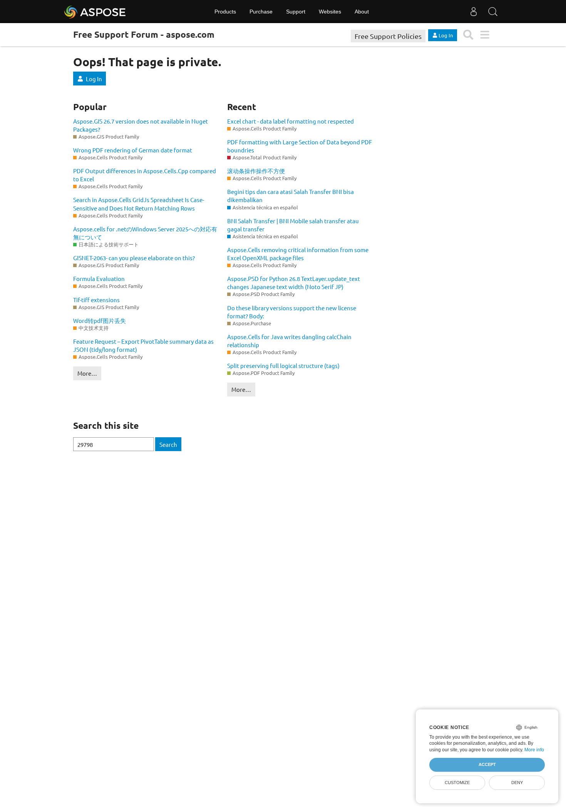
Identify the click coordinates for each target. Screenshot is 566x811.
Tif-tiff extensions (96, 299)
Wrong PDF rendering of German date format (132, 150)
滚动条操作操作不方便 (256, 170)
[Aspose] (95, 11)
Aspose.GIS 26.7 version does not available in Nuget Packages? (140, 125)
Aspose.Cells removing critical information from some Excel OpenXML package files (297, 253)
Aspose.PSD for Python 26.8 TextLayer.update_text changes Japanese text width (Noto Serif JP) (293, 282)
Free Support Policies (388, 36)
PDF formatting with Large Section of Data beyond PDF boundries (299, 146)
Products (225, 11)
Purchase (261, 11)
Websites (330, 11)
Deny (517, 782)
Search (168, 444)
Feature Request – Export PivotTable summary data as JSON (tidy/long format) (143, 345)
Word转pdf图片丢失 (99, 320)
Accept (487, 764)
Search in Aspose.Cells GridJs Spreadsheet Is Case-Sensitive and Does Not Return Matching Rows (138, 203)
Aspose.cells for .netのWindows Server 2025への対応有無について (145, 233)
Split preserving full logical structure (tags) (283, 365)
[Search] (492, 11)
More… (87, 373)
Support (295, 11)
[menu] (484, 35)
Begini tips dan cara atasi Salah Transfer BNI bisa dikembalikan (290, 195)
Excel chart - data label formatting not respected (290, 121)
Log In (94, 78)
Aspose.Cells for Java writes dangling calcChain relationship (289, 340)
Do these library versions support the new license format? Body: (291, 311)
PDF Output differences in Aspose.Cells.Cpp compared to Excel (144, 174)
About (362, 11)
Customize (457, 782)
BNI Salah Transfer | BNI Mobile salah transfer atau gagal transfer (293, 224)
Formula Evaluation (99, 278)
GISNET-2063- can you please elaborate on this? (134, 257)
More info (534, 749)
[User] (473, 11)
